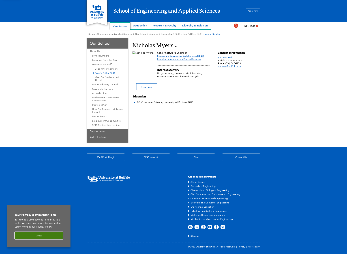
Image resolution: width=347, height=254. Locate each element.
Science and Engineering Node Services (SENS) (180, 55)
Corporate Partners (102, 89)
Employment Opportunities (106, 121)
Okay (39, 235)
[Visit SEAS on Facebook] (216, 227)
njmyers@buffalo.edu (229, 66)
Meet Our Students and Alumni (107, 79)
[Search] (236, 26)
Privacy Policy (43, 227)
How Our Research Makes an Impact (107, 110)
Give (196, 157)
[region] (38, 226)
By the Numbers (100, 56)
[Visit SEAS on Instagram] (203, 227)
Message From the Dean (105, 60)
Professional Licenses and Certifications (105, 99)
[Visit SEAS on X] (196, 227)
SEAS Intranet (145, 157)
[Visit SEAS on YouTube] (209, 227)
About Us (153, 34)
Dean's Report (99, 116)
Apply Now (253, 11)
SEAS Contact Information (105, 125)
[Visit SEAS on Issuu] (222, 227)
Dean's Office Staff (192, 34)
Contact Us (234, 157)
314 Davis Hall (225, 58)
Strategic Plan (99, 105)
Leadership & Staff (170, 34)
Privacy (241, 247)
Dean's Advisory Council (105, 85)
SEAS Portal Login (106, 157)
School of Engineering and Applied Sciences (166, 11)
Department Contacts (106, 69)
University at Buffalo (205, 247)
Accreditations (100, 93)
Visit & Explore (98, 137)
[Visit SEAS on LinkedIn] (190, 227)
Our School (140, 34)
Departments (97, 131)
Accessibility (254, 247)
